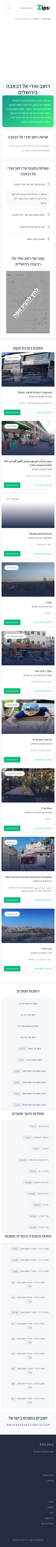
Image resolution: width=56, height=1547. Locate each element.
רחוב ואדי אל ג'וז (28, 1015)
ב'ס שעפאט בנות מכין (34, 1159)
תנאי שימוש (48, 1475)
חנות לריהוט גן (13, 357)
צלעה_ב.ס (39, 1171)
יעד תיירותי (11, 567)
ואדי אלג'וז (39, 1216)
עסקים (51, 1507)
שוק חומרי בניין (13, 499)
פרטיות (50, 1480)
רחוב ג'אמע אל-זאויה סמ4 (34, 1093)
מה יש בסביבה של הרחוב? (34, 227)
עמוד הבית (46, 18)
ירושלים (36, 18)
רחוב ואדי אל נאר (28, 1037)
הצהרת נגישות (47, 1523)
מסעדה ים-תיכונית (14, 773)
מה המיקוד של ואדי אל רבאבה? (32, 184)
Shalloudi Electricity (40, 533)
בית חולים (11, 842)
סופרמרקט (11, 426)
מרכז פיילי (46, 948)
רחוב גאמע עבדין (34, 1059)
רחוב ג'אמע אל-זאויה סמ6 (34, 1104)
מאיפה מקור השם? (38, 239)
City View (47, 808)
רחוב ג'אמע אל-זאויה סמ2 (34, 1082)
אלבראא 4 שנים (37, 1182)
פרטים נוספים (12, 412)
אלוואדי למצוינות (37, 1137)
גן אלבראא (40, 1126)
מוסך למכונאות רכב (15, 636)
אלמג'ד (41, 1148)
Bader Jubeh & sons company (35, 392)
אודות (51, 1501)
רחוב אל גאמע (34, 1048)
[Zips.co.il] (43, 7)
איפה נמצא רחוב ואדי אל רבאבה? (31, 214)
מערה (49, 602)
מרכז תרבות (12, 914)
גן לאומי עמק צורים (42, 739)
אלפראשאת (39, 1193)
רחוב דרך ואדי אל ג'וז (28, 1003)
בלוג (52, 1512)
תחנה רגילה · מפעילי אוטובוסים (31, 1248)
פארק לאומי (12, 704)
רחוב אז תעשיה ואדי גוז (28, 1026)
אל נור (41, 1204)
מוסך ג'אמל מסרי (43, 671)
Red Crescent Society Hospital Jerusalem (28, 877)
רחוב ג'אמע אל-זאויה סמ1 (34, 1071)
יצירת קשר (49, 1518)
